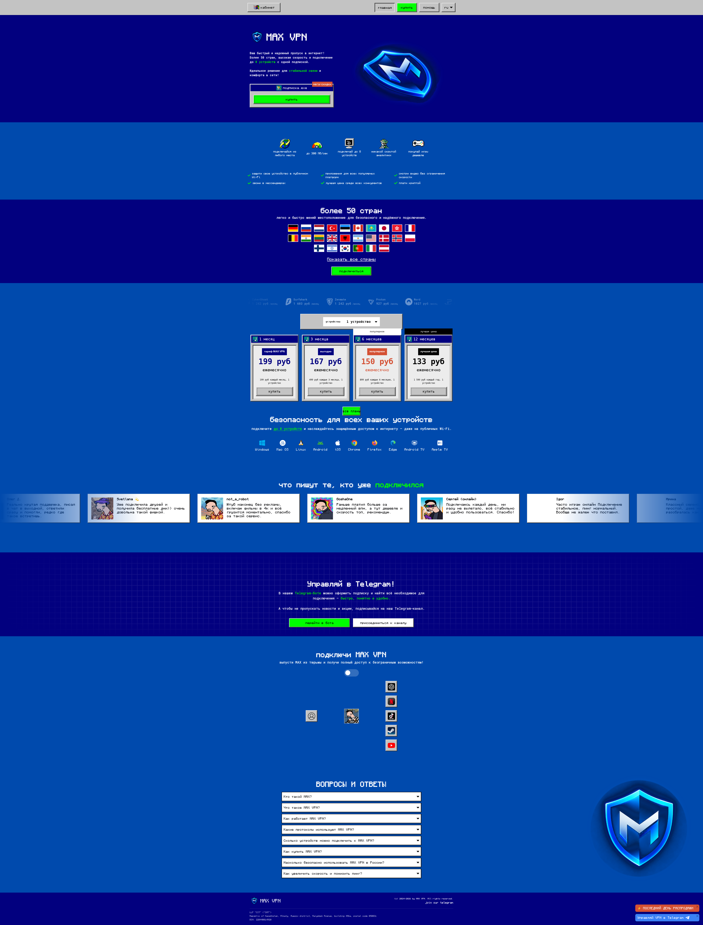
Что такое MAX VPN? (302, 807)
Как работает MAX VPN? (305, 818)
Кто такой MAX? (298, 796)
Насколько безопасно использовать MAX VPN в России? (334, 862)
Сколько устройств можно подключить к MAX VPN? (329, 840)
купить (407, 7)
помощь (429, 7)
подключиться (351, 271)
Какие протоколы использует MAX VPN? (319, 829)
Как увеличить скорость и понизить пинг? (323, 873)
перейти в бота (320, 622)
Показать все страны (351, 259)
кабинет (268, 7)
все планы (352, 411)
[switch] (351, 673)
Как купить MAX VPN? (303, 851)
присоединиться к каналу (383, 622)
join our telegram (439, 902)
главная (385, 7)
